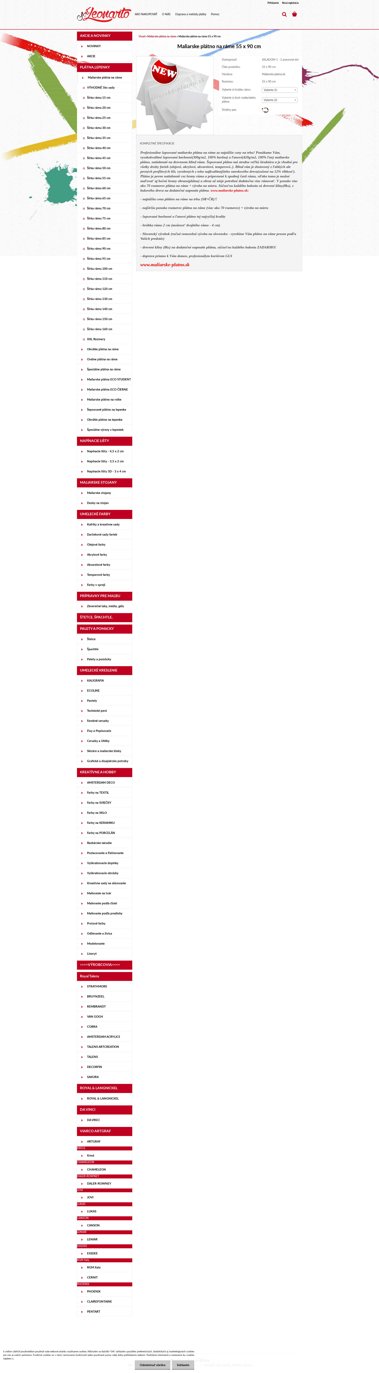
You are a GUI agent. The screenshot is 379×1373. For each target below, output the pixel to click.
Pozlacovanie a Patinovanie (105, 853)
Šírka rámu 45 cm (99, 158)
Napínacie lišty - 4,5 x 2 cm (105, 451)
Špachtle (93, 649)
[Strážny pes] (265, 109)
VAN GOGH (95, 1016)
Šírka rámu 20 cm (99, 107)
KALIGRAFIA (95, 680)
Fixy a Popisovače (99, 731)
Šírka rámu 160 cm (99, 329)
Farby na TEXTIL (98, 792)
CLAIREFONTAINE (99, 1301)
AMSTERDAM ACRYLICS (103, 1036)
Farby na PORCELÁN (101, 833)
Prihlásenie (273, 3)
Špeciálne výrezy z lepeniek (105, 429)
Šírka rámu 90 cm (99, 248)
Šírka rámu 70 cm (99, 208)
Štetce (91, 639)
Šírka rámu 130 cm (99, 299)
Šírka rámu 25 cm (99, 117)
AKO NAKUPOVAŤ (146, 14)
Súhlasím (183, 1365)
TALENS (92, 1057)
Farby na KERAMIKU (101, 822)
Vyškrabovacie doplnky (102, 863)
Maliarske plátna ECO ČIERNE (107, 389)
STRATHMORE (97, 986)
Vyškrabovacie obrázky (102, 873)
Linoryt (92, 953)
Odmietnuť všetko (152, 1365)
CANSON (93, 1225)
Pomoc (215, 14)
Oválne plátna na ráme (102, 359)
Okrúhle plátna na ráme (103, 349)
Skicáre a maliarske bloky (104, 751)
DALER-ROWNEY (99, 1183)
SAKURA (93, 1077)
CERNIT (92, 1277)
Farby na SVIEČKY (99, 802)
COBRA (92, 1026)
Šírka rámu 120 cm (99, 289)
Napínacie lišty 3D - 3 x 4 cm (106, 471)
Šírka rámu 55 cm (99, 178)
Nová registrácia (290, 3)
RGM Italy (94, 1267)
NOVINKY (94, 46)
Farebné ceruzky (98, 720)
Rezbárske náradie (99, 843)
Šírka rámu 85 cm (99, 238)
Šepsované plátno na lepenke (106, 409)
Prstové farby (96, 923)
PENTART (93, 1311)
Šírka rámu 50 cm (99, 168)
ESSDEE (92, 1253)
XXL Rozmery (96, 339)
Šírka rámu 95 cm (99, 258)
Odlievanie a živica (99, 933)
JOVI (90, 1197)
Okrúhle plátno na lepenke (104, 419)
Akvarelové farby (98, 564)
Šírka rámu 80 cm (99, 228)
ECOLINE (93, 690)
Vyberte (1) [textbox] (270, 90)
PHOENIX (93, 1291)
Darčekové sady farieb (102, 534)
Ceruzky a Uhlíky (98, 741)
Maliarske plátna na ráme (105, 77)
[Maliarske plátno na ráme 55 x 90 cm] (174, 58)
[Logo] (104, 14)
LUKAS (91, 1211)
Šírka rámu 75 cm (99, 218)
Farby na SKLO (97, 812)
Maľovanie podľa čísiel (102, 903)
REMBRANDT (96, 1006)
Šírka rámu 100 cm (99, 268)
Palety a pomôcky (99, 659)
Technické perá (97, 710)
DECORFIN (94, 1067)
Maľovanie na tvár (99, 893)
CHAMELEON (96, 1169)
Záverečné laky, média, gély (105, 606)
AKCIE (91, 56)
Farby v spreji (96, 584)
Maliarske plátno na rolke (104, 399)
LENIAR (92, 1239)
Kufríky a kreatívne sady (103, 524)
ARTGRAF (93, 1141)
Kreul (90, 1155)
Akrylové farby (97, 554)
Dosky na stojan (98, 503)
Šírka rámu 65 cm (99, 198)
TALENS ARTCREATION (103, 1046)
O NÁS (166, 14)
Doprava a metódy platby (190, 14)
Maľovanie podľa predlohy (104, 913)
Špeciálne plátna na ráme (104, 369)
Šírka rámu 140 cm (99, 309)
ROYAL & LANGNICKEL (103, 1098)
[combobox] (279, 90)
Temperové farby (98, 574)
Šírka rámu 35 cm (99, 138)
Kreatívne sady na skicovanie (106, 883)
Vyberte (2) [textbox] (270, 100)
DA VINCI (93, 1120)
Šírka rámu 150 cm (99, 319)
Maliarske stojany (99, 493)
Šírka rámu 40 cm (99, 148)
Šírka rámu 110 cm (99, 278)
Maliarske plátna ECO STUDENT (109, 379)
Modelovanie (96, 943)
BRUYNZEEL (95, 996)
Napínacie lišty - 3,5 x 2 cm (105, 461)
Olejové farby (96, 544)
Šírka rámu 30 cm (99, 127)
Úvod (142, 36)
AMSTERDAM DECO (101, 782)
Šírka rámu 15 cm (99, 97)
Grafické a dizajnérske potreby (107, 761)
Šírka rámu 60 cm (99, 188)
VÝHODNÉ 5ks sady (101, 87)
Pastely (92, 700)
